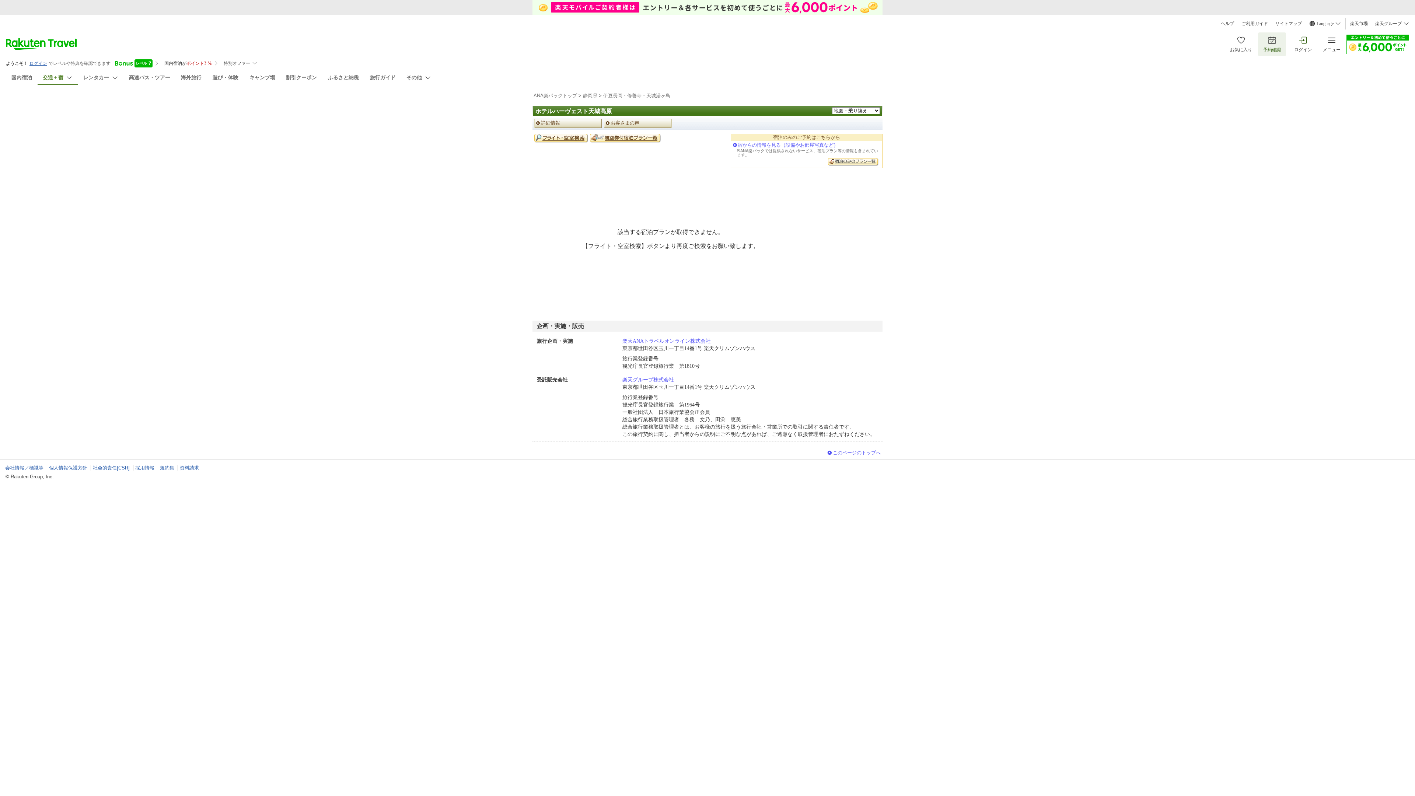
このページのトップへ (857, 452)
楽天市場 (1359, 23)
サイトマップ (1288, 23)
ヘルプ (1227, 23)
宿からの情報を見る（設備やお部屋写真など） (788, 145)
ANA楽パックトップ (555, 95)
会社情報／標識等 (24, 468)
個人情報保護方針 (68, 468)
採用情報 (144, 468)
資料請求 (189, 468)
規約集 (167, 468)
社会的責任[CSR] (111, 468)
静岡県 (590, 95)
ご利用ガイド (1254, 23)
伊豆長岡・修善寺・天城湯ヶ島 (636, 95)
